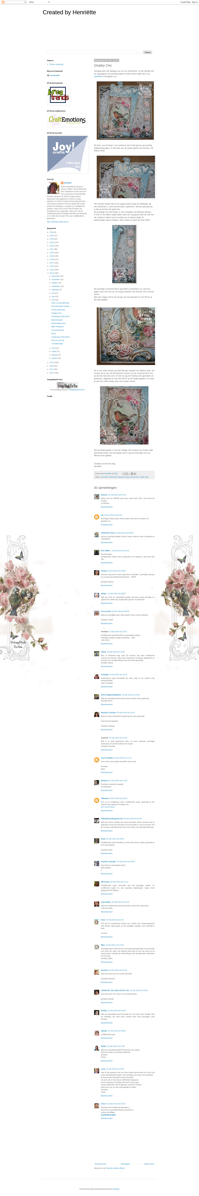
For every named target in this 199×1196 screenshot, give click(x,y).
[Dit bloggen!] (126, 473)
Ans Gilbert (106, 551)
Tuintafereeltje (57, 344)
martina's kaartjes (108, 862)
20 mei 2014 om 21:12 (119, 882)
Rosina (104, 571)
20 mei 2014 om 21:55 (115, 945)
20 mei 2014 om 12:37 (118, 675)
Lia (102, 515)
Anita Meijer (106, 902)
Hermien (104, 970)
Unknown (105, 798)
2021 (52, 249)
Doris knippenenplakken (111, 695)
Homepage (125, 1164)
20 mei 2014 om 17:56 (118, 781)
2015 (52, 270)
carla (103, 1069)
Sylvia (103, 652)
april (54, 348)
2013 (52, 362)
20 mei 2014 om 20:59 (126, 862)
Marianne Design (123, 477)
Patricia (104, 495)
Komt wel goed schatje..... (61, 306)
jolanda (104, 1031)
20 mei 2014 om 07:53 (113, 515)
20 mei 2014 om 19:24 (118, 798)
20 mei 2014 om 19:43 (133, 819)
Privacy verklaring (56, 64)
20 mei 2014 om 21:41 (115, 920)
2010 (52, 373)
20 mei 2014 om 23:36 (139, 990)
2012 (52, 366)
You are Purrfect (57, 330)
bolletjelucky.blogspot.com (112, 819)
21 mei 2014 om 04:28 (117, 1011)
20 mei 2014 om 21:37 (121, 902)
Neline (103, 1046)
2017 (52, 263)
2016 (52, 266)
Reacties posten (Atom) (115, 1168)
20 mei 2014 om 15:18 (131, 695)
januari (55, 358)
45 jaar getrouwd (58, 310)
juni (53, 297)
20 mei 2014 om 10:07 (118, 632)
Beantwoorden (107, 507)
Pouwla (104, 1011)
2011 (52, 369)
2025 (52, 236)
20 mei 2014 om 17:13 (122, 758)
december (56, 276)
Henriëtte (68, 183)
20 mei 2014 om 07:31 (117, 495)
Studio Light (144, 477)
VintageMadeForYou (76, 390)
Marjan (104, 594)
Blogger (116, 1189)
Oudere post (149, 1164)
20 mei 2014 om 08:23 (124, 533)
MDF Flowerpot (57, 327)
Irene (103, 920)
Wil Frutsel (105, 882)
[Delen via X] (129, 473)
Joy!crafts (104, 477)
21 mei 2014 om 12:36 (115, 1069)
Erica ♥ (104, 1104)
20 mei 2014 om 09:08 (116, 571)
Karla (103, 839)
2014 (52, 273)
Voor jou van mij (57, 340)
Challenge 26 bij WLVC (60, 316)
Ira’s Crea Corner (108, 807)
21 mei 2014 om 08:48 (117, 1031)
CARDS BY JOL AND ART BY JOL (115, 990)
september (56, 286)
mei (53, 300)
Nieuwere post (100, 1164)
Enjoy (53, 333)
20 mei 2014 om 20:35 (115, 839)
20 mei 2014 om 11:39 (116, 652)
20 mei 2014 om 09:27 (117, 594)
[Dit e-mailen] (123, 473)
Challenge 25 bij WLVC (60, 337)
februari (55, 355)
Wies (103, 945)
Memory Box (134, 477)
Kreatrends (113, 477)
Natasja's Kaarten (108, 713)
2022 (52, 246)
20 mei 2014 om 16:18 (118, 738)
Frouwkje (105, 675)
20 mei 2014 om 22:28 (118, 970)
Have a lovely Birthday (60, 303)
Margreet (105, 781)
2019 (52, 256)
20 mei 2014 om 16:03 (126, 713)
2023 (52, 242)
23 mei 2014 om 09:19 (116, 1104)
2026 (52, 232)
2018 (52, 260)
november (56, 279)
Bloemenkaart (56, 320)
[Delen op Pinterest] (134, 473)
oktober (55, 283)
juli (53, 293)
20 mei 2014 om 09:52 (120, 611)
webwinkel (98, 76)
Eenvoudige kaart (58, 323)
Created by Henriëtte (69, 12)
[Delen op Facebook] (132, 473)
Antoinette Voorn (108, 533)
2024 (52, 239)
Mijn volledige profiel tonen (57, 222)
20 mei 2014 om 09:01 (120, 551)
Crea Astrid (106, 611)
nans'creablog (107, 758)
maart (54, 351)
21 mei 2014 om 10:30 (116, 1046)
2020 (52, 253)
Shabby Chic (56, 313)
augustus (55, 290)
